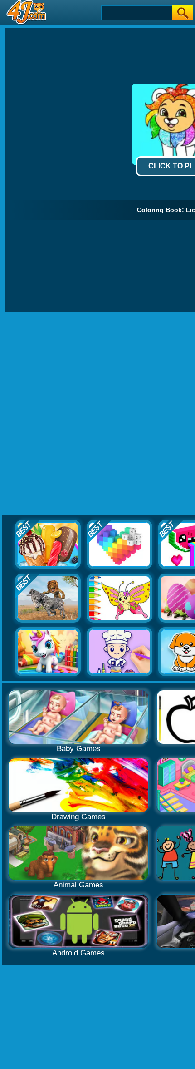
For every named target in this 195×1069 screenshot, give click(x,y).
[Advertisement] (97, 414)
